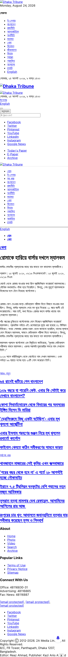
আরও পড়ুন (5, 373)
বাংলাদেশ (11, 24)
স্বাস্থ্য (10, 57)
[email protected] (12, 602)
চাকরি (9, 68)
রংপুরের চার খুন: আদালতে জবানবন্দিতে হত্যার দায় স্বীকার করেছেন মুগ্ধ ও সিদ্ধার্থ (33, 517)
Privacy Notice (17, 569)
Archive (12, 158)
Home (11, 536)
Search (12, 547)
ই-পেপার (11, 20)
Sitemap (12, 572)
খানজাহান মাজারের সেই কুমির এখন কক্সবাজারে (32, 463)
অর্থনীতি (11, 35)
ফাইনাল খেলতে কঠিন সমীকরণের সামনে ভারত (31, 447)
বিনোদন (10, 46)
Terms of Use (16, 565)
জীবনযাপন (12, 50)
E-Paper (12, 154)
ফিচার (10, 53)
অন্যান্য (11, 64)
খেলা (9, 42)
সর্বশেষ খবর (5, 455)
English (12, 72)
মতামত (10, 39)
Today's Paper (17, 150)
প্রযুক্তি (11, 61)
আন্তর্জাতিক (13, 31)
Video (11, 543)
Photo (11, 540)
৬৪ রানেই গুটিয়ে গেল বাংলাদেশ (21, 381)
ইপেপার (3, 100)
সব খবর (10, 178)
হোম (9, 171)
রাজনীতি (11, 28)
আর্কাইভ (11, 218)
